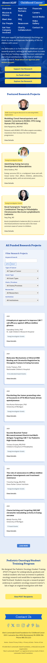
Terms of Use (38, 642)
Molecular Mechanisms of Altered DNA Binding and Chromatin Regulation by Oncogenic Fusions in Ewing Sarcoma (23, 360)
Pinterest (32, 625)
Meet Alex (7, 19)
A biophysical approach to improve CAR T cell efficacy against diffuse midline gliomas (24, 323)
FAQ (20, 19)
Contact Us (37, 27)
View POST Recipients (23, 596)
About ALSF (9, 2)
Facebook (8, 625)
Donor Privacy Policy (16, 642)
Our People (7, 23)
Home (6, 642)
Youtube (18, 625)
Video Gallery (35, 22)
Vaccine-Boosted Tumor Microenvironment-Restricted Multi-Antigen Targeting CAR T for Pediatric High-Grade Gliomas (23, 436)
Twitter (13, 625)
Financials (37, 8)
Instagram (23, 625)
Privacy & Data (28, 642)
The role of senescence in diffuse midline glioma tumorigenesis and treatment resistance (24, 475)
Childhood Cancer (32, 2)
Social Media (38, 17)
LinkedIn (37, 625)
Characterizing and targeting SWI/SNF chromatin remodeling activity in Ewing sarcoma (24, 513)
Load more (23, 546)
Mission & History (7, 13)
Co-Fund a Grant (23, 75)
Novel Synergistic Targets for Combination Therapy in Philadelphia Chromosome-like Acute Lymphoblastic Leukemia (22, 211)
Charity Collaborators (24, 28)
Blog (20, 15)
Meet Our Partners (22, 9)
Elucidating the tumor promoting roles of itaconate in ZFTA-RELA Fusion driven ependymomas (24, 398)
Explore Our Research (23, 81)
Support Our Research (23, 69)
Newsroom (23, 23)
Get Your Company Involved (6, 30)
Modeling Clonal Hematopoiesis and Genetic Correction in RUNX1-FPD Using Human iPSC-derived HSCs (22, 121)
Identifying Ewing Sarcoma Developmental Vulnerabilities (17, 165)
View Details (9, 140)
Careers (36, 12)
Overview (6, 8)
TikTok (28, 625)
